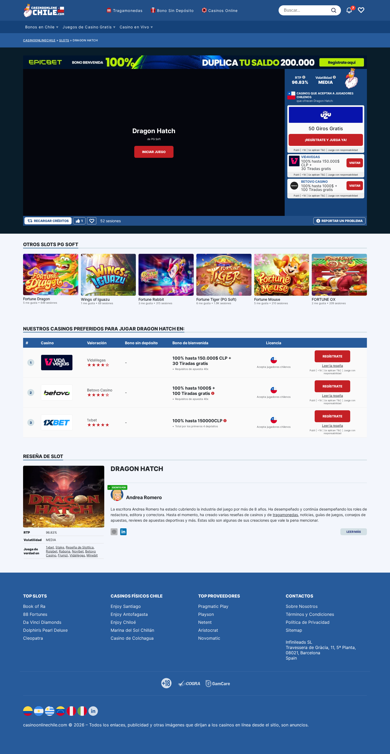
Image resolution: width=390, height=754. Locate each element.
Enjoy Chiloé (123, 622)
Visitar (354, 163)
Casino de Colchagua (132, 638)
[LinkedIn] (123, 531)
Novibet (78, 551)
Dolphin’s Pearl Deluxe (45, 630)
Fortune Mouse (267, 299)
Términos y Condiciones (310, 614)
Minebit (92, 555)
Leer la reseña (332, 366)
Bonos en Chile (40, 27)
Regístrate (332, 356)
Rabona (64, 551)
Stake (59, 547)
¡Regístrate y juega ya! (326, 140)
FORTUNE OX (323, 299)
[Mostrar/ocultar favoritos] (361, 10)
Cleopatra (33, 638)
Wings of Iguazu (95, 299)
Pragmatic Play (213, 606)
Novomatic (209, 638)
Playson (206, 614)
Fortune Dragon (36, 299)
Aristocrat (208, 630)
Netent (205, 622)
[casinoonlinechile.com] (44, 10)
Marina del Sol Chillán (132, 630)
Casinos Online (223, 10)
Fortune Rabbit (151, 299)
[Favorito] (91, 220)
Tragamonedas (127, 10)
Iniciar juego (154, 152)
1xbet (50, 547)
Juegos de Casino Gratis (87, 27)
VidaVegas (77, 555)
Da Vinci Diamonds (42, 622)
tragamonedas (285, 514)
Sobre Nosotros (302, 606)
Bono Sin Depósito (175, 10)
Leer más (353, 532)
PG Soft (156, 139)
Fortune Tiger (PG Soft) (216, 299)
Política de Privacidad (308, 622)
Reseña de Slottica (80, 547)
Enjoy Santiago (126, 606)
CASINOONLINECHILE (39, 40)
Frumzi (63, 555)
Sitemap (294, 630)
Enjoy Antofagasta (129, 614)
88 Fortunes (35, 614)
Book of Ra (34, 606)
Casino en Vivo (134, 27)
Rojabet (51, 551)
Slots (64, 40)
